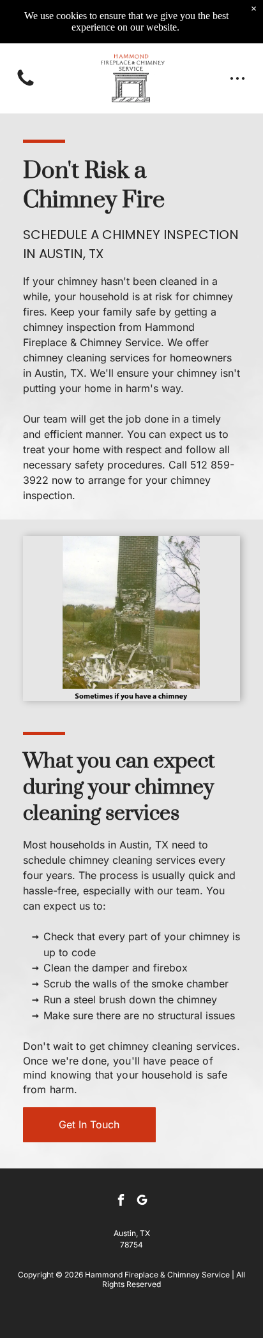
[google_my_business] (142, 1201)
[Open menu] (237, 78)
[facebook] (121, 1201)
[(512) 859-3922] (25, 84)
